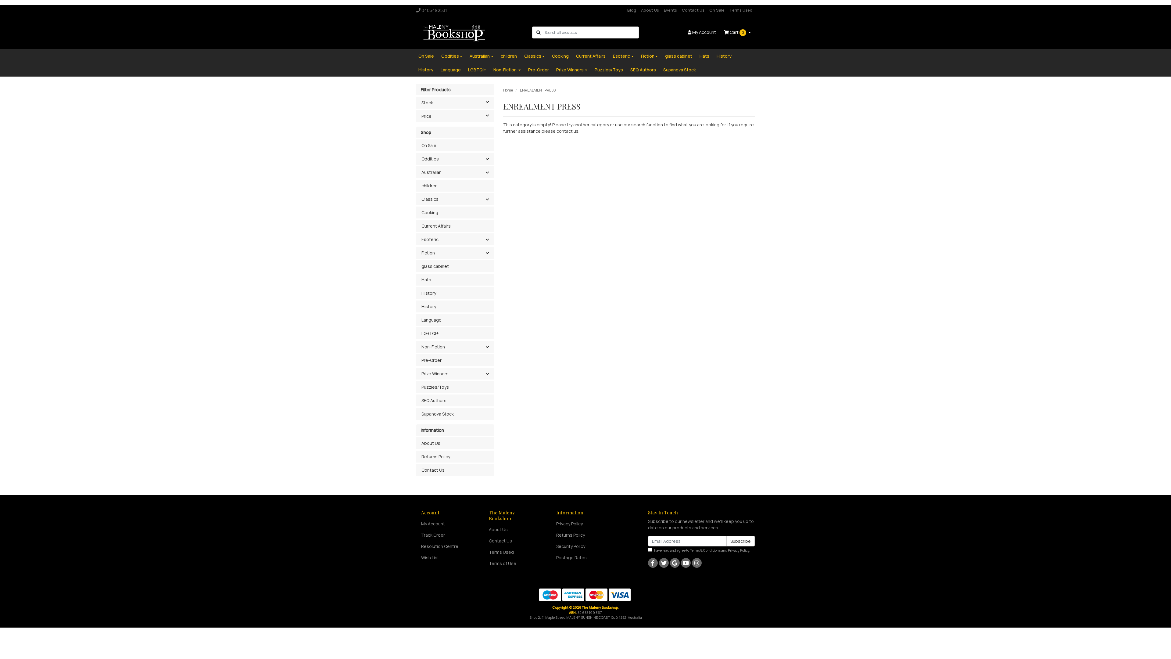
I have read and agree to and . (701, 550)
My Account (433, 524)
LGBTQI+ (477, 70)
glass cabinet (678, 56)
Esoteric (621, 56)
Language (451, 70)
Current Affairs (591, 56)
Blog (631, 10)
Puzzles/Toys (609, 70)
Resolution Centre (439, 546)
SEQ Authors (643, 70)
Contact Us (693, 10)
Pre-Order (538, 70)
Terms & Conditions (705, 550)
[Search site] (538, 32)
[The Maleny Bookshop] (455, 32)
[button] (487, 159)
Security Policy (570, 546)
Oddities (450, 56)
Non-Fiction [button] (433, 347)
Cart (736, 32)
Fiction (647, 56)
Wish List (430, 557)
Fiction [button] (428, 253)
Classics (532, 56)
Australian (480, 56)
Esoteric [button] (430, 239)
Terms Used (740, 10)
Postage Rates (571, 557)
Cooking (560, 56)
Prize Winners (570, 70)
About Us (650, 10)
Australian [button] (431, 172)
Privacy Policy (569, 524)
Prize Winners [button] (435, 373)
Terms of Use (502, 563)
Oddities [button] (430, 159)
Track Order (433, 535)
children (509, 56)
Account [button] (704, 32)
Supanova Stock (679, 70)
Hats (704, 56)
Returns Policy (435, 456)
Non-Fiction (505, 70)
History (724, 56)
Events (670, 10)
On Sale (717, 10)
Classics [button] (430, 199)
